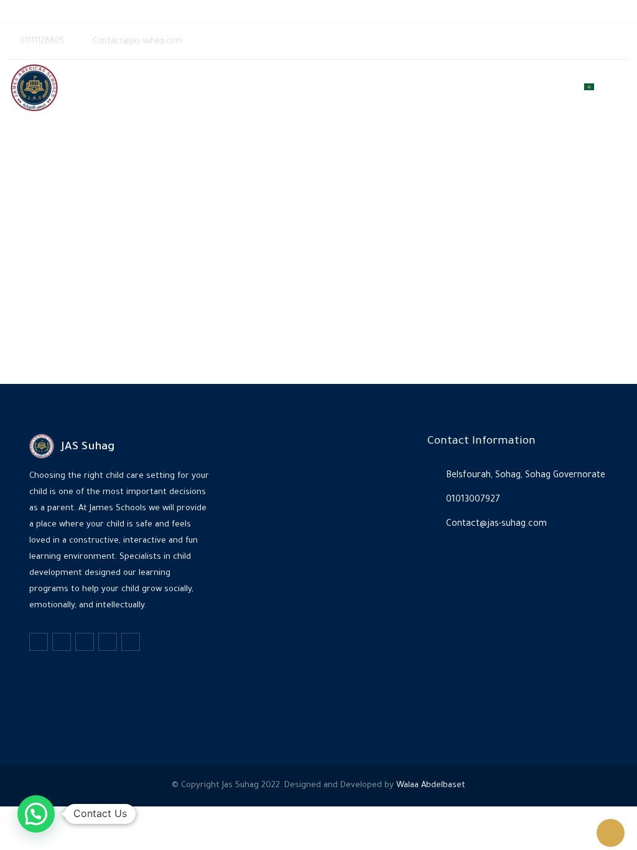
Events (424, 87)
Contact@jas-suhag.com (159, 11)
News (503, 87)
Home (339, 87)
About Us (379, 87)
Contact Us (549, 87)
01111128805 (65, 11)
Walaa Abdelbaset (430, 785)
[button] (36, 814)
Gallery (465, 87)
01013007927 (473, 500)
